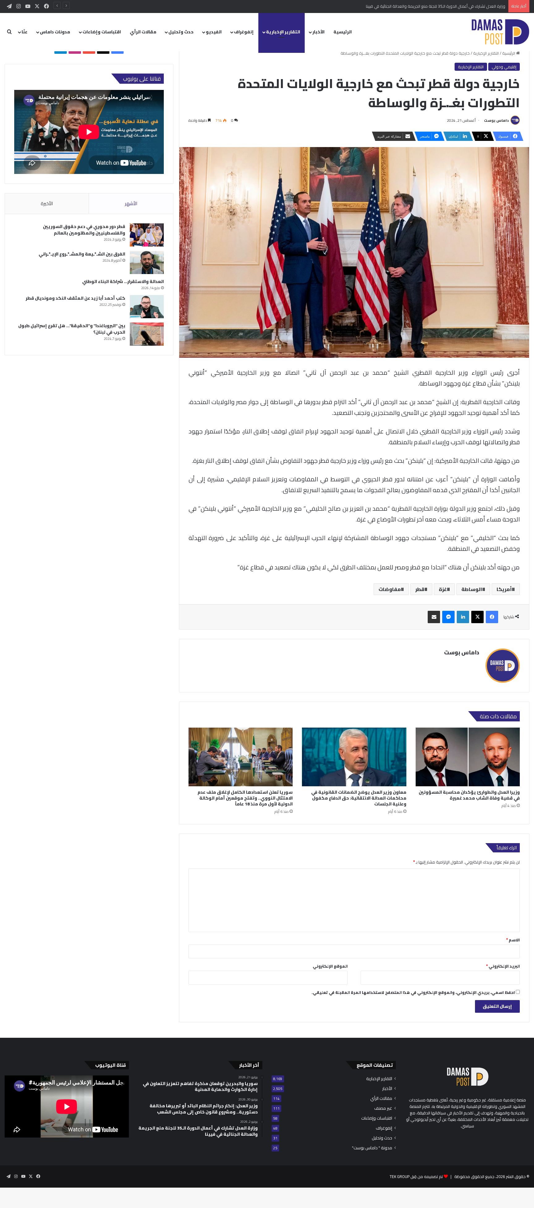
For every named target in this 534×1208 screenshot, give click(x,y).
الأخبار (318, 32)
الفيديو (214, 32)
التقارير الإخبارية (283, 32)
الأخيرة (47, 203)
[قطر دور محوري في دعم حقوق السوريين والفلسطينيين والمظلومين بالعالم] (147, 235)
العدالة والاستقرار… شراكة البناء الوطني (123, 281)
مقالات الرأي (143, 32)
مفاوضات (390, 589)
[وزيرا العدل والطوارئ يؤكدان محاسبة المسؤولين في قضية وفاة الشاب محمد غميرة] (468, 757)
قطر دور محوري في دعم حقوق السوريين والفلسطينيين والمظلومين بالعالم (84, 229)
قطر (419, 589)
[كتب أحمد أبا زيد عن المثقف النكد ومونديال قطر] (147, 306)
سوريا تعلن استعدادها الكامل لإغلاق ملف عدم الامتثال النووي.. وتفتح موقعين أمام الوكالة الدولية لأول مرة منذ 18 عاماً (245, 798)
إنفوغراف (244, 32)
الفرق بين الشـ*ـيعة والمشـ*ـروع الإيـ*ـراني (82, 254)
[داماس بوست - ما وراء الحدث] (500, 32)
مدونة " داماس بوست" (372, 1148)
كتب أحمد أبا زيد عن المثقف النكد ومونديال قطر (75, 298)
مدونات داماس (55, 32)
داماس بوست (496, 120)
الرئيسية (342, 32)
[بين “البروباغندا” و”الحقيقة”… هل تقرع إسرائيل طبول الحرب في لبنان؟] (147, 334)
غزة (443, 589)
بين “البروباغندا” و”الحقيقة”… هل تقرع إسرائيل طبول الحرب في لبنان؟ (71, 329)
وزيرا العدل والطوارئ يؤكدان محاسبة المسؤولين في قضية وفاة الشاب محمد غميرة (469, 795)
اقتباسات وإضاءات (102, 32)
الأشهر (131, 203)
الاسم (513, 940)
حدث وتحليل (180, 32)
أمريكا (504, 589)
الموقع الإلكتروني (330, 966)
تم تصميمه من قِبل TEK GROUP (416, 1176)
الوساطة (471, 589)
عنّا (25, 32)
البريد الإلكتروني (503, 966)
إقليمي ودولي (504, 66)
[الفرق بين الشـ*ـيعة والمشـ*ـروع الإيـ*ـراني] (147, 262)
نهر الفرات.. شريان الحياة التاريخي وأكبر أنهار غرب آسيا (462, 6)
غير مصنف (383, 1108)
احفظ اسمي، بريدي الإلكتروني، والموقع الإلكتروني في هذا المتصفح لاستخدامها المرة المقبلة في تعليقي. (413, 992)
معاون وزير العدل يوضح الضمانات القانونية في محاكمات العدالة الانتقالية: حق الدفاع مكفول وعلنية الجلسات (358, 798)
